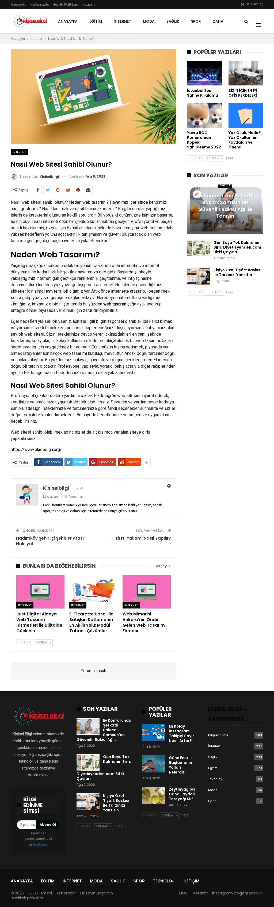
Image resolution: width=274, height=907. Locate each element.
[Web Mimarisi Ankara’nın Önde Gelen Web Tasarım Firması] (147, 591)
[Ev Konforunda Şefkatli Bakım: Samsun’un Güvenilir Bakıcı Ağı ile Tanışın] (88, 726)
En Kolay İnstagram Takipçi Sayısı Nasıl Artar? (182, 733)
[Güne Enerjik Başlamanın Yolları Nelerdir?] (153, 763)
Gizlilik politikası (66, 4)
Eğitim (95, 21)
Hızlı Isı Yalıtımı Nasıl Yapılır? (141, 538)
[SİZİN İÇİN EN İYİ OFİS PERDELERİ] (246, 73)
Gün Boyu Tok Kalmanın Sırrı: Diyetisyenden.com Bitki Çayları (237, 247)
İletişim (89, 4)
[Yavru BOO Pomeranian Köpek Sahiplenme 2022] (204, 115)
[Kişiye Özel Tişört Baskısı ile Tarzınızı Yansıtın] (198, 276)
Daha (218, 21)
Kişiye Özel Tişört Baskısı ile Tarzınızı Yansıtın (237, 272)
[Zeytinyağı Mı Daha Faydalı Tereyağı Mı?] (153, 795)
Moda (149, 21)
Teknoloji (215, 779)
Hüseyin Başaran (96, 893)
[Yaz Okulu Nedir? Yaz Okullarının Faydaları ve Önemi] (246, 115)
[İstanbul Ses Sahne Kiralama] (204, 73)
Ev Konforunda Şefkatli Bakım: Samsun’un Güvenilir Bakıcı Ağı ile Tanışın (225, 205)
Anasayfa (18, 4)
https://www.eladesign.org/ (36, 449)
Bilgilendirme (218, 735)
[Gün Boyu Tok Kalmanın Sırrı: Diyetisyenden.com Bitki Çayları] (198, 248)
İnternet (122, 21)
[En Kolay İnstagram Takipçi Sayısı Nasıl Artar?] (153, 732)
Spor (196, 21)
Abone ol (48, 824)
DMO (183, 893)
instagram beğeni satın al (237, 893)
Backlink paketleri (27, 898)
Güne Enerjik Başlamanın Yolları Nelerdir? (181, 765)
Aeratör (200, 893)
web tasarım (114, 304)
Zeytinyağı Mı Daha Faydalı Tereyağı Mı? (182, 794)
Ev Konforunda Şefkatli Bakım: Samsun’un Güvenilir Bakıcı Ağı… (104, 730)
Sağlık (172, 21)
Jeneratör (66, 893)
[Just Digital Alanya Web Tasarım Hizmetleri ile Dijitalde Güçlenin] (40, 591)
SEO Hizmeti (40, 893)
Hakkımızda (40, 4)
